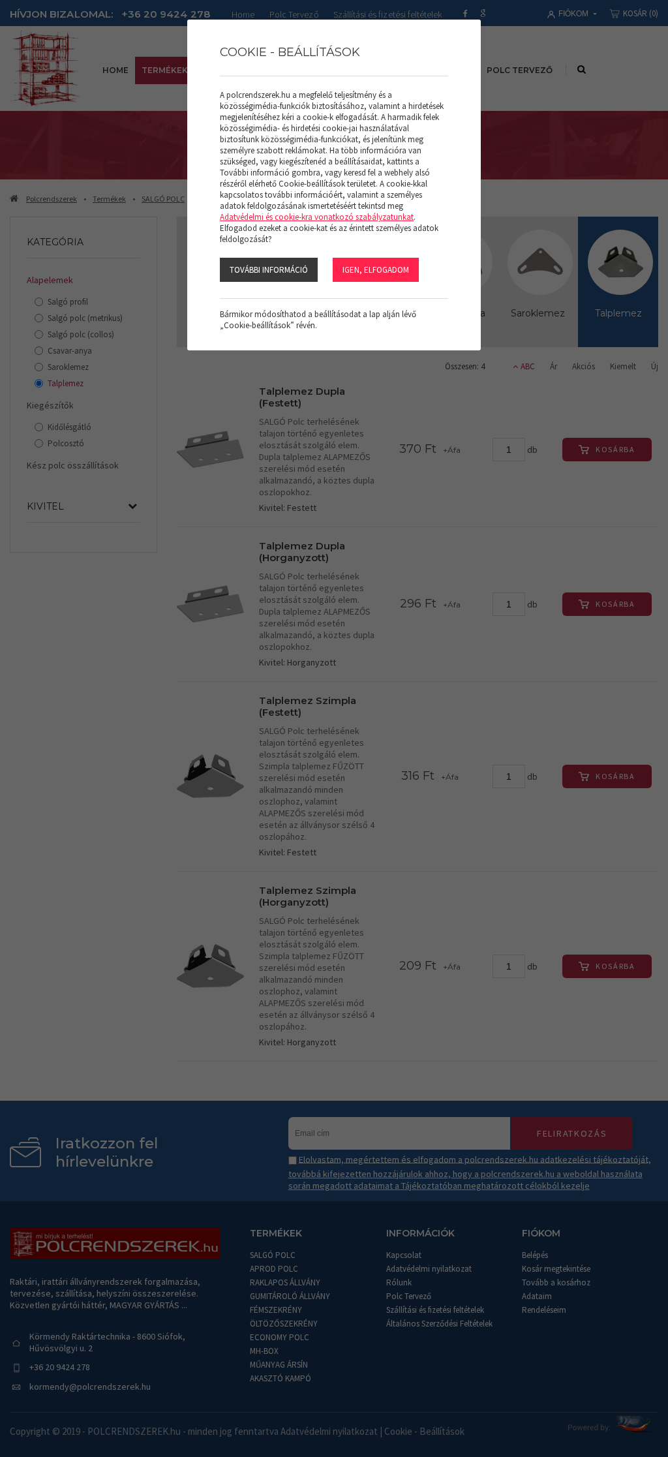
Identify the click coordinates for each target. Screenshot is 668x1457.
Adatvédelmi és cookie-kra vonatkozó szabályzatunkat (317, 216)
